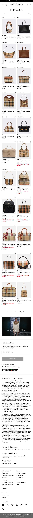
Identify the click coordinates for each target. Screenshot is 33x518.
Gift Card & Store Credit (8, 475)
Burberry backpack (12, 419)
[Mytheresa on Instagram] (17, 504)
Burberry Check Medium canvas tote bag (12, 300)
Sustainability (19, 475)
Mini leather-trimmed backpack (10, 216)
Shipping (4, 480)
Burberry (13, 435)
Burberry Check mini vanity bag (10, 86)
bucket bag (17, 429)
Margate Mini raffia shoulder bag (10, 61)
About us (18, 471)
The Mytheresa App (21, 473)
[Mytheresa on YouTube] (22, 504)
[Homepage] (16, 4)
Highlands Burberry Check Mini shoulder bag (13, 189)
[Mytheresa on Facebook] (8, 504)
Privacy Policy (5, 495)
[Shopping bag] (30, 4)
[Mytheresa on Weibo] (26, 504)
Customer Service (6, 471)
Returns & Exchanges (7, 482)
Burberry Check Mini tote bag (24, 244)
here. (23, 516)
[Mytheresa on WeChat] (3, 509)
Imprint (4, 497)
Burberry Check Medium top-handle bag (12, 111)
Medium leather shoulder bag (24, 136)
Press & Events (20, 477)
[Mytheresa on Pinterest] (12, 504)
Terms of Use (5, 492)
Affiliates (18, 484)
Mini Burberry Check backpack (25, 189)
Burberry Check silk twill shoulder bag (11, 37)
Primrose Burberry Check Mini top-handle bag (13, 136)
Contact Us (5, 473)
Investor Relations (20, 482)
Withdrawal (5, 488)
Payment (4, 477)
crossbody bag (16, 386)
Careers (18, 480)
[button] (15, 18)
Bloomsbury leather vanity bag (10, 161)
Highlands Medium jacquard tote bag (11, 272)
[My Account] (27, 4)
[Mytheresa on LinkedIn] (3, 504)
